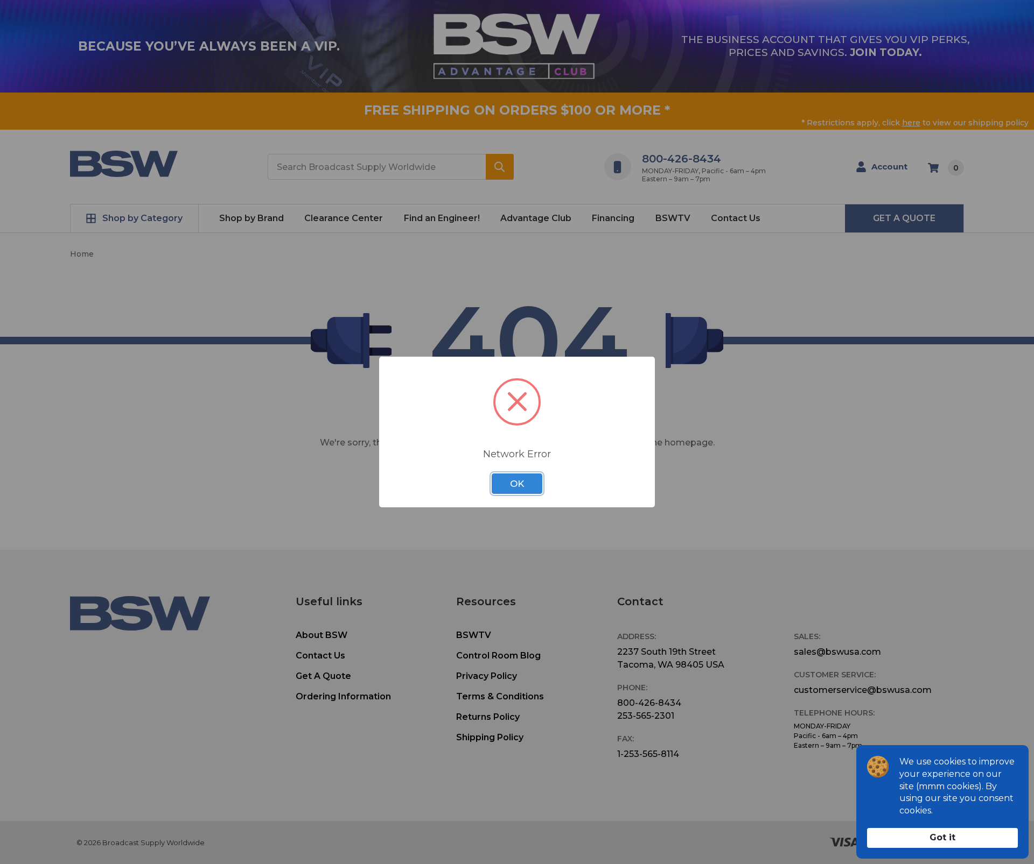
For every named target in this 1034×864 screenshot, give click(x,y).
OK (517, 483)
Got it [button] (942, 837)
